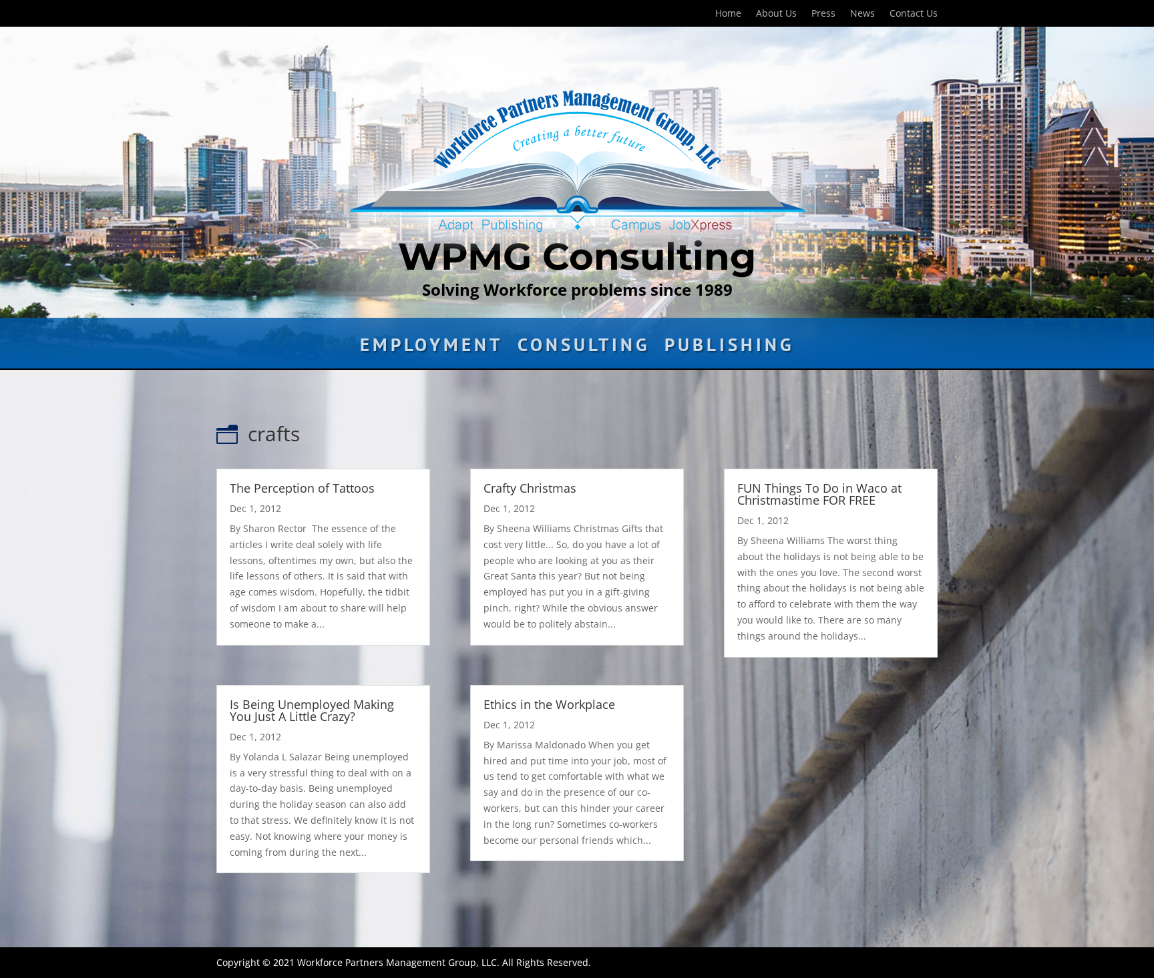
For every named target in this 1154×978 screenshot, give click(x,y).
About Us (776, 14)
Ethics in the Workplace (549, 704)
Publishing (729, 348)
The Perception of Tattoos (302, 488)
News (862, 14)
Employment (431, 348)
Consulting (584, 348)
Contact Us (914, 14)
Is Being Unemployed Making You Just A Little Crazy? (312, 710)
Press (823, 14)
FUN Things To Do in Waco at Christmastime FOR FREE (819, 494)
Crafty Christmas (530, 488)
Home (728, 14)
